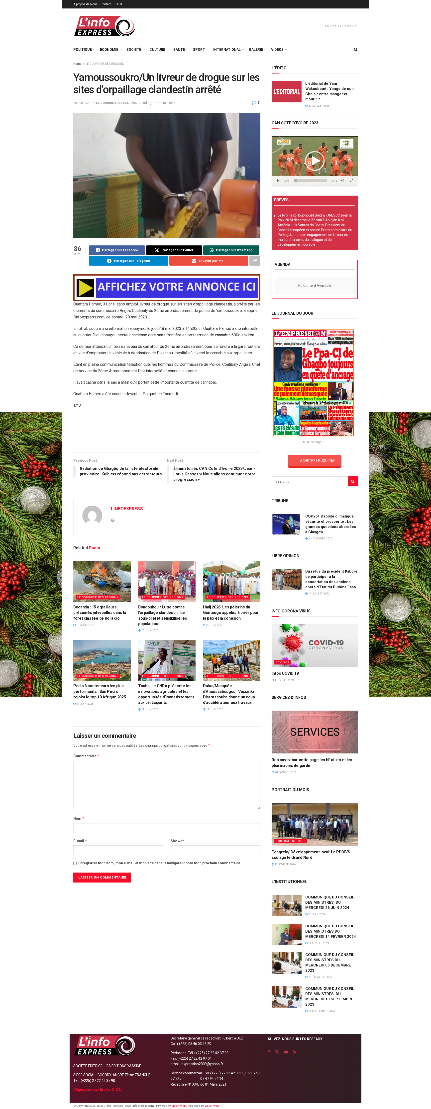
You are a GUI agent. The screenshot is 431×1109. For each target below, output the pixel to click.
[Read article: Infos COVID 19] (315, 645)
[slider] (310, 180)
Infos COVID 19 (285, 673)
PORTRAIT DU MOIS (291, 841)
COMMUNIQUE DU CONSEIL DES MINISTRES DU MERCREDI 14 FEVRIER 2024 (330, 931)
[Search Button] (356, 49)
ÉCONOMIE (109, 50)
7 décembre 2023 (319, 977)
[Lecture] (278, 180)
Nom (79, 818)
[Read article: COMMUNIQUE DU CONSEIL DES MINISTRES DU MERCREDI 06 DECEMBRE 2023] (287, 963)
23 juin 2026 (149, 630)
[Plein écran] (351, 180)
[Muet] (342, 180)
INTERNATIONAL (227, 50)
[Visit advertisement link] (166, 287)
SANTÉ (179, 50)
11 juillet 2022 (318, 593)
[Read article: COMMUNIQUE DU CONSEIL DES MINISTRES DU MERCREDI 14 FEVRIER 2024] (287, 934)
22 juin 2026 (214, 625)
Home (77, 64)
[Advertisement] (167, 432)
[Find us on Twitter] (277, 1052)
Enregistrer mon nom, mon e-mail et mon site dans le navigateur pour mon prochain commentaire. (159, 863)
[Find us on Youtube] (286, 1052)
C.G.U (118, 4)
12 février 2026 (285, 864)
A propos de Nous (85, 4)
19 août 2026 (85, 625)
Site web (177, 841)
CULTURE (157, 50)
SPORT (199, 50)
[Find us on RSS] (294, 1052)
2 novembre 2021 (320, 538)
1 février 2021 (284, 680)
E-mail (80, 840)
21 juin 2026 (84, 703)
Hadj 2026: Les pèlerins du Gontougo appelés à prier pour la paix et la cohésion (231, 613)
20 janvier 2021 (285, 772)
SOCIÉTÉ (133, 50)
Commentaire (86, 755)
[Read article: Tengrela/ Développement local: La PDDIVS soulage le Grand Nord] (315, 824)
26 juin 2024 (316, 914)
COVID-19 (283, 662)
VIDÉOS (277, 50)
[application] (315, 160)
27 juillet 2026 (318, 105)
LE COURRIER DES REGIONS (105, 64)
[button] (315, 161)
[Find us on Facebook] (269, 1052)
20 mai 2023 (82, 103)
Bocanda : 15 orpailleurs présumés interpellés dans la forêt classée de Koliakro (99, 613)
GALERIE (256, 50)
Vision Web (178, 1106)
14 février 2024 (318, 943)
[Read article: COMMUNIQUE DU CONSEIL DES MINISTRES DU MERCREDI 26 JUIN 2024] (287, 905)
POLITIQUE (82, 50)
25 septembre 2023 (321, 1011)
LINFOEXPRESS (127, 508)
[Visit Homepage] (104, 26)
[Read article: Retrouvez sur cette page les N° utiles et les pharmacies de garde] (315, 732)
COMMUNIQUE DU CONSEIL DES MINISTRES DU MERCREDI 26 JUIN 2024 (329, 902)
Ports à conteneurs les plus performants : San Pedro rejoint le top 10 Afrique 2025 (99, 691)
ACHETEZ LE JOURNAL (318, 461)
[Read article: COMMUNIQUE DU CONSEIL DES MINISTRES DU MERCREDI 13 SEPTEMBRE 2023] (287, 997)
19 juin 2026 (214, 709)
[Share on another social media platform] (254, 261)
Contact (106, 4)
